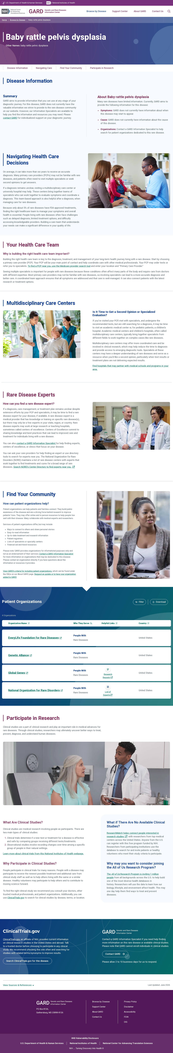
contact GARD (10, 118)
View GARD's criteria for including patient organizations (27, 571)
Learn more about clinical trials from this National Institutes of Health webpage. (43, 853)
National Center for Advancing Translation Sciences (128, 1043)
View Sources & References (17, 985)
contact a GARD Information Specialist (36, 443)
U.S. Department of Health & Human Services (42, 1043)
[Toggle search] (168, 11)
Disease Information (17, 68)
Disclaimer (128, 1007)
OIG (125, 1022)
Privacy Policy (130, 1002)
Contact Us (157, 11)
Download (160, 602)
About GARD (140, 11)
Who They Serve (81, 623)
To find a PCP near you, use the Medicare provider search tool (59, 266)
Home (4, 20)
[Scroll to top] (166, 1046)
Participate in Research (102, 68)
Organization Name (17, 623)
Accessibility (130, 1012)
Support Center (120, 11)
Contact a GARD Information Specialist (56, 554)
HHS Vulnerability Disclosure (85, 1038)
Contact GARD (113, 954)
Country (143, 623)
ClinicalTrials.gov (15, 897)
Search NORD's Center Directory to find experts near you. (42, 467)
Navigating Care (44, 68)
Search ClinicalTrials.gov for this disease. (27, 961)
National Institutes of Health (83, 1043)
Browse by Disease (96, 11)
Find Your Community (71, 68)
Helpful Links (108, 623)
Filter (141, 602)
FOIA (126, 1017)
